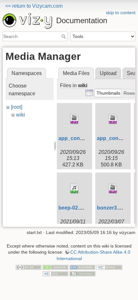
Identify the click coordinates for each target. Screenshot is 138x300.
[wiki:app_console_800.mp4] (74, 119)
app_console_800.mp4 (86, 138)
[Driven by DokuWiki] (82, 273)
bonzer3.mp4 (113, 208)
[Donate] (55, 267)
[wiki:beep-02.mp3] (74, 188)
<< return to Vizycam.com (34, 6)
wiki (20, 114)
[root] (16, 107)
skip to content (120, 12)
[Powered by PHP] (82, 267)
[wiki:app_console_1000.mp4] (113, 119)
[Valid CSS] (55, 273)
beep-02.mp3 (74, 208)
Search (64, 36)
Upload (108, 73)
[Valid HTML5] (109, 267)
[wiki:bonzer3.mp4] (113, 188)
